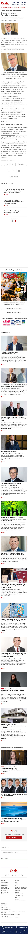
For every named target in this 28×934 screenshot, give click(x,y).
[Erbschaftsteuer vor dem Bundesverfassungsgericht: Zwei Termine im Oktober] (14, 715)
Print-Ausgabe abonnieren (14, 312)
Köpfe (2, 894)
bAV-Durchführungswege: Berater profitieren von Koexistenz (11, 484)
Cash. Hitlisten (4, 916)
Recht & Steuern (4, 892)
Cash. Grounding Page (20, 901)
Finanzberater (4, 884)
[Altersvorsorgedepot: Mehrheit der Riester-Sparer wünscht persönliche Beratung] (14, 375)
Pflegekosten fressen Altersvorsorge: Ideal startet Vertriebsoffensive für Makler (14, 620)
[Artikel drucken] (14, 171)
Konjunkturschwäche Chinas (8, 135)
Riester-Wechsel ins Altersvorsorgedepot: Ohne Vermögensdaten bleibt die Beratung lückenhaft (12, 769)
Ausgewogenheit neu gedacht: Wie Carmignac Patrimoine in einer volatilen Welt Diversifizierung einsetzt (13, 820)
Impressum (17, 890)
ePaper (16, 884)
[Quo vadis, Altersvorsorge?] (14, 442)
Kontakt (17, 892)
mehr (7, 194)
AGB (16, 885)
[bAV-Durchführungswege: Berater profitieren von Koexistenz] (14, 474)
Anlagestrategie (5, 116)
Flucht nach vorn (10, 160)
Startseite (21, 164)
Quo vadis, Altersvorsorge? (9, 451)
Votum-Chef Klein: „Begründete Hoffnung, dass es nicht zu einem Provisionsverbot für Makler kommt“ (14, 585)
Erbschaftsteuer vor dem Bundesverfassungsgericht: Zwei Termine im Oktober (14, 201)
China (19, 85)
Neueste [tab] (3, 183)
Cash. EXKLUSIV (4, 907)
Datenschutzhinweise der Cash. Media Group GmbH (21, 888)
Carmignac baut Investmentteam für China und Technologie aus (14, 794)
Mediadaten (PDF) (19, 895)
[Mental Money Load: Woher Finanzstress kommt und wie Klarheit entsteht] (14, 679)
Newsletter (17, 897)
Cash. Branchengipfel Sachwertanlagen (10, 914)
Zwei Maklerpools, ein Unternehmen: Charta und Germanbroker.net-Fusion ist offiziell (13, 418)
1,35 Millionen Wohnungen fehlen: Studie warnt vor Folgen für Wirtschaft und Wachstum (14, 191)
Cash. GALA (3, 912)
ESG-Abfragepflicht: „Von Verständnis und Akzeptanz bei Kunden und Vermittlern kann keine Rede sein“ (13, 655)
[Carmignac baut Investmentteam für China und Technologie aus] (14, 785)
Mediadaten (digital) (20, 894)
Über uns (17, 899)
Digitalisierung (4, 890)
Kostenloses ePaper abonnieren (14, 308)
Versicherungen (4, 882)
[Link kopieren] (9, 171)
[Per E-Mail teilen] (19, 171)
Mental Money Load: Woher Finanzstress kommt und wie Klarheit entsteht (12, 690)
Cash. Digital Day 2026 (6, 909)
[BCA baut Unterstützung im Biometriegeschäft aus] (14, 343)
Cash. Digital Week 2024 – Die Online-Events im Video (13, 911)
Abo (16, 882)
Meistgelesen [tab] (9, 183)
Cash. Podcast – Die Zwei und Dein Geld (10, 918)
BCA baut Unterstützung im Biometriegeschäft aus (12, 211)
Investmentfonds (5, 885)
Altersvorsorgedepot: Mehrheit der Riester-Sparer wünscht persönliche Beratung (14, 385)
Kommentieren (14, 176)
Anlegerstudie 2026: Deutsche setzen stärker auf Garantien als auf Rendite (12, 553)
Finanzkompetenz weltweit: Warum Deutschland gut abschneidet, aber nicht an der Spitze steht (13, 519)
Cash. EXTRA (3, 905)
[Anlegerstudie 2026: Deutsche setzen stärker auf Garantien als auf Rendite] (14, 543)
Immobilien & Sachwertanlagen (5, 888)
